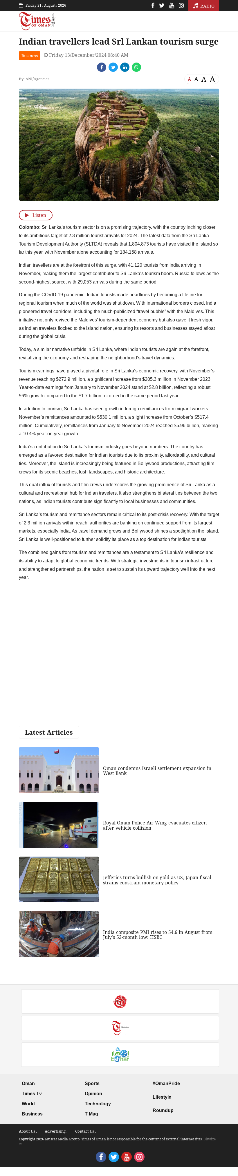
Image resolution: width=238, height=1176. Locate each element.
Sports (92, 1083)
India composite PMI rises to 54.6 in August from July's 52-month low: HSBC (157, 935)
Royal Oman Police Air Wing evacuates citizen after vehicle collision (155, 825)
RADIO (206, 6)
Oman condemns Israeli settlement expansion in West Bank (157, 771)
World (28, 1103)
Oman (28, 1083)
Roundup (163, 1110)
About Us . (28, 1131)
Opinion (93, 1093)
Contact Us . (85, 1131)
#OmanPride (166, 1083)
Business (29, 55)
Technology (98, 1103)
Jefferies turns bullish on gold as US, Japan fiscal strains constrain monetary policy (157, 880)
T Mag (91, 1113)
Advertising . (56, 1131)
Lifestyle (162, 1097)
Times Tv (32, 1093)
